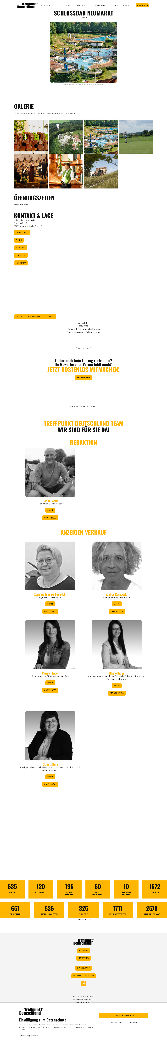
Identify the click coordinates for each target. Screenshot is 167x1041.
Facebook (21, 255)
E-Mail (19, 240)
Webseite (20, 247)
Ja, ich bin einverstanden (123, 1015)
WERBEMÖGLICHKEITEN (83, 975)
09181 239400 (22, 232)
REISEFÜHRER (81, 5)
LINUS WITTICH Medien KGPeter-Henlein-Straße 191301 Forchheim (83, 999)
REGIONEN (45, 5)
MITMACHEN (142, 5)
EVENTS (68, 5)
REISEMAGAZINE (99, 5)
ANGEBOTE (128, 5)
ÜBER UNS (83, 950)
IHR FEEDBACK (83, 968)
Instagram (21, 262)
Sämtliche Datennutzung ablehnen (123, 1022)
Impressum (34, 1036)
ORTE (57, 5)
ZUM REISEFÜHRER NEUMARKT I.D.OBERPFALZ (35, 316)
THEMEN (114, 5)
